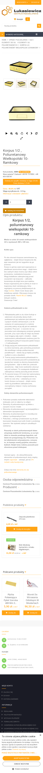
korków (11, 291)
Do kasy (34, 2)
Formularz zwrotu (11, 722)
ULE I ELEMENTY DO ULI (18, 41)
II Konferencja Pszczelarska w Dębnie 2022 (21, 728)
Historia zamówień (10, 699)
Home (4, 40)
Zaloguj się (8, 692)
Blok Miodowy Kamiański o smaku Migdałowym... (26, 547)
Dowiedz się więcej (19, 749)
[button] (21, 753)
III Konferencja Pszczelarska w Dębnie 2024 (21, 732)
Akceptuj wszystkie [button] (21, 758)
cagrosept (14, 460)
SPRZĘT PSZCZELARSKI (18, 40)
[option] (11, 599)
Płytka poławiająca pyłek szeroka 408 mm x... (11, 599)
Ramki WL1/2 (21, 295)
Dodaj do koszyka (15, 210)
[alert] (21, 753)
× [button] (40, 735)
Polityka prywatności (13, 715)
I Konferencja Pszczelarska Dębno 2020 (20, 725)
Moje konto (22, 2)
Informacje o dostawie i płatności (15, 194)
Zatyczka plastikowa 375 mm (27, 518)
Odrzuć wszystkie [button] (21, 764)
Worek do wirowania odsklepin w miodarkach (32, 599)
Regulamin (8, 711)
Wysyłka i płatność (11, 718)
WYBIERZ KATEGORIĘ (14, 34)
